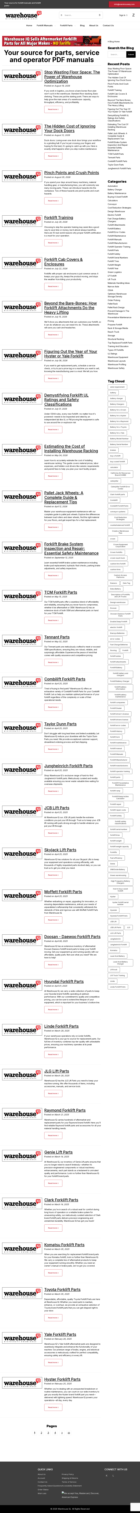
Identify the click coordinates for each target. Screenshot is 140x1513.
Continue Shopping (113, 40)
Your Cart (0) (94, 3)
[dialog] (112, 756)
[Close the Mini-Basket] (136, 3)
